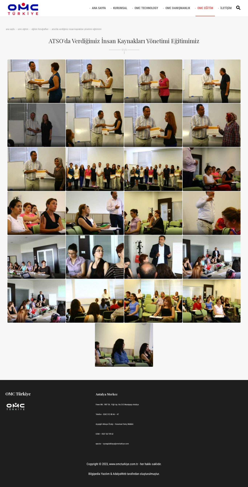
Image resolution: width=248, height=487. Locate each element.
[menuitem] (99, 8)
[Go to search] (239, 8)
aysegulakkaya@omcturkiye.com (116, 444)
